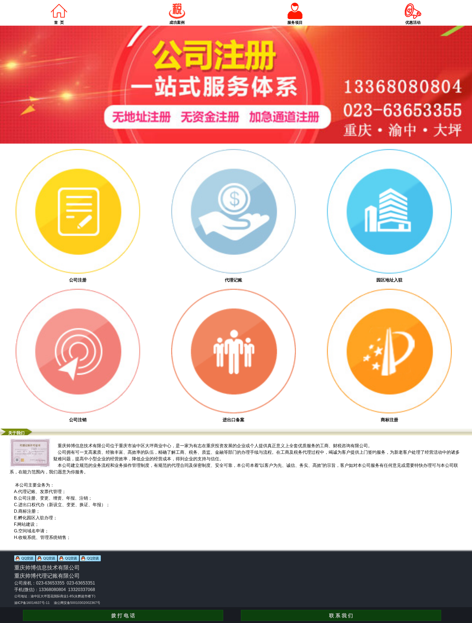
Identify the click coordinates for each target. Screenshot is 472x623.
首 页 (59, 22)
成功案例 (177, 22)
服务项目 (295, 22)
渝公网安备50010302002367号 (77, 603)
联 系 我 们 (341, 615)
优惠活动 (413, 22)
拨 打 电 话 (123, 615)
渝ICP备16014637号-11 (32, 603)
